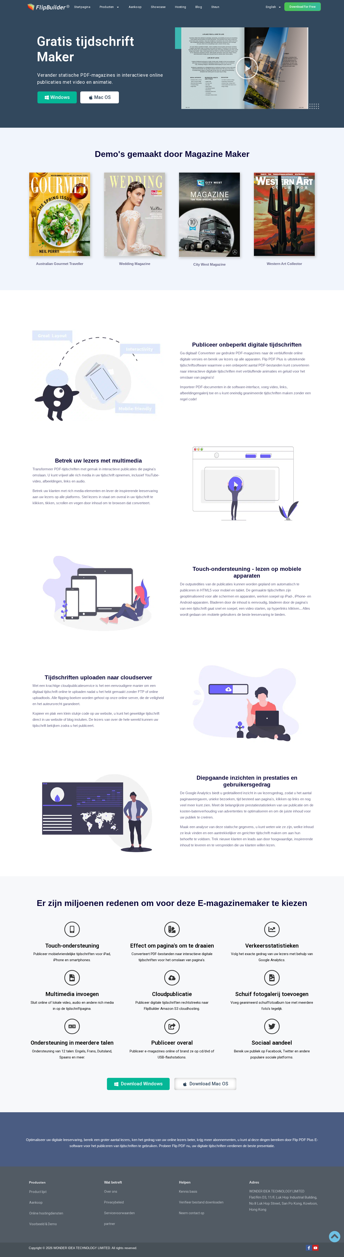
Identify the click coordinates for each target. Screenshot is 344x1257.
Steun (215, 7)
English (271, 7)
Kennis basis (188, 1191)
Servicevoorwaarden (119, 1213)
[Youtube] (315, 1248)
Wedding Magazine (134, 264)
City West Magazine (209, 264)
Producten (107, 7)
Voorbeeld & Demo (43, 1224)
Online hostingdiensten (46, 1213)
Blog (198, 7)
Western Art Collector (284, 264)
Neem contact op (191, 1213)
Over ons (110, 1191)
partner (109, 1224)
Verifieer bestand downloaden (201, 1202)
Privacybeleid (114, 1202)
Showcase (158, 7)
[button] (247, 68)
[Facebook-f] (309, 1248)
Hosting (180, 7)
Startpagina (82, 7)
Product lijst (38, 1192)
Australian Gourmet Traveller (59, 264)
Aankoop (135, 7)
